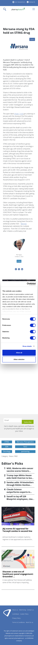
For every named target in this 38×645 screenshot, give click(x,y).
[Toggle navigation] (5, 9)
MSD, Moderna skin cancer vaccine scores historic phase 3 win (20, 471)
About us (15, 610)
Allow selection (19, 359)
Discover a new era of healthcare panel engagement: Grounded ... (18, 574)
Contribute (15, 614)
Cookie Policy (24, 614)
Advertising (22, 610)
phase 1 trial (18, 114)
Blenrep (24, 224)
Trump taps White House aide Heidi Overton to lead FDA (20, 478)
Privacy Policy (16, 618)
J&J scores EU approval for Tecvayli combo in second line (17, 529)
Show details (27, 346)
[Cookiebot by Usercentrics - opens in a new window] (27, 284)
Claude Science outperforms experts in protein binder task (18, 492)
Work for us (29, 622)
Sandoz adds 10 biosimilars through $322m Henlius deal (20, 485)
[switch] (33, 325)
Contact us (30, 610)
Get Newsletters (20, 2)
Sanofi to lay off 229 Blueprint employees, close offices (20, 499)
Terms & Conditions (18, 622)
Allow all (19, 353)
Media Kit (32, 2)
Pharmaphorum (7, 613)
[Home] (18, 9)
